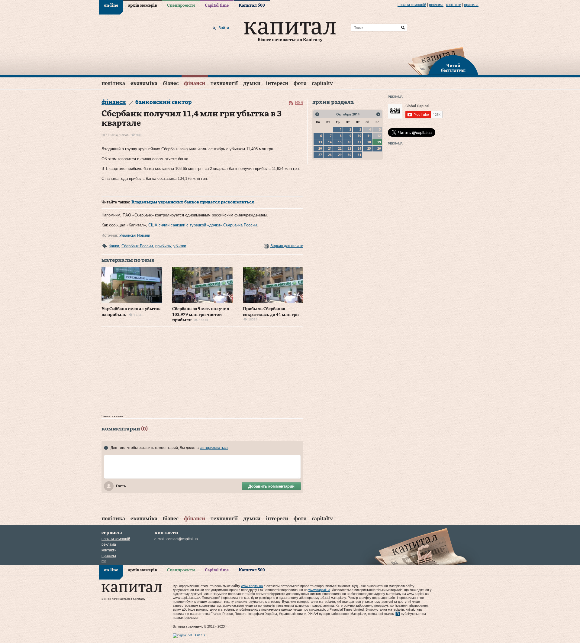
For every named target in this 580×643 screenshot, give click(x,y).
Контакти (453, 5)
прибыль (163, 246)
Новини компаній (412, 5)
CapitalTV (322, 83)
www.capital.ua (252, 586)
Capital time (217, 5)
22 (340, 148)
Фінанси (194, 83)
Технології (224, 83)
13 (320, 142)
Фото (300, 83)
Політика (113, 83)
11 (369, 136)
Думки (251, 83)
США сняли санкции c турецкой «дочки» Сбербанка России (202, 225)
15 (340, 142)
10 (359, 136)
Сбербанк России (137, 246)
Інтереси (277, 83)
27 (320, 155)
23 (349, 148)
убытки (179, 246)
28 (330, 155)
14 (330, 142)
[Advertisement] (202, 372)
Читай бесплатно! (453, 68)
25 (369, 148)
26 (379, 148)
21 (330, 148)
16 (349, 142)
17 (359, 142)
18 (369, 142)
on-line (111, 5)
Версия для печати (286, 246)
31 (359, 155)
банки (114, 246)
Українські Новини (134, 235)
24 (359, 148)
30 (349, 155)
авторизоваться (214, 448)
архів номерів (142, 5)
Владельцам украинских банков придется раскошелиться (192, 202)
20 (320, 148)
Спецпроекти (181, 5)
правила (471, 5)
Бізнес (171, 83)
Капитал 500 (252, 5)
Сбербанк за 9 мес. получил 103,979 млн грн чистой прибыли (200, 314)
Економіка (143, 83)
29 (340, 155)
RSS (299, 102)
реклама (436, 5)
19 (379, 142)
